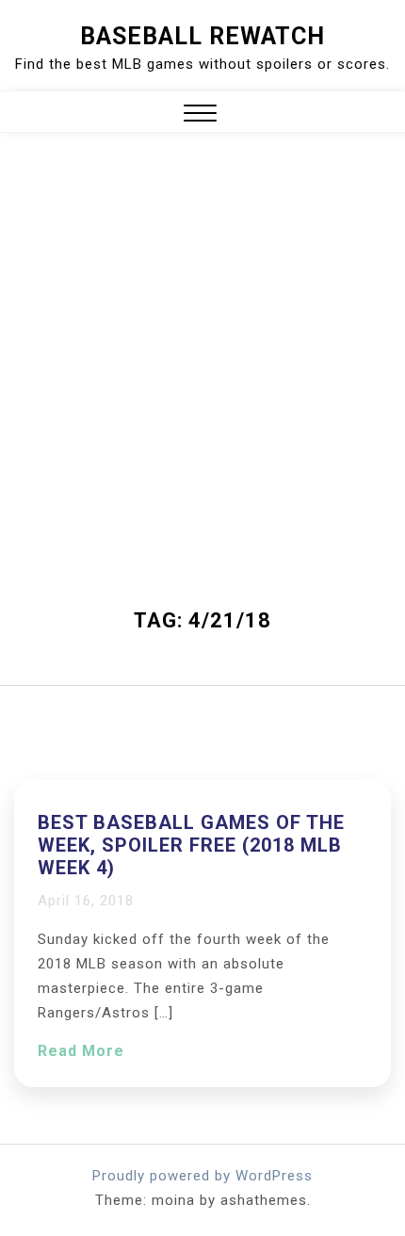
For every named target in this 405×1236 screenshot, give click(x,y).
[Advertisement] (202, 396)
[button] (200, 115)
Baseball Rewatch (202, 36)
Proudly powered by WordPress (202, 1175)
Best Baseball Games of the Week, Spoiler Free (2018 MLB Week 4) (191, 845)
